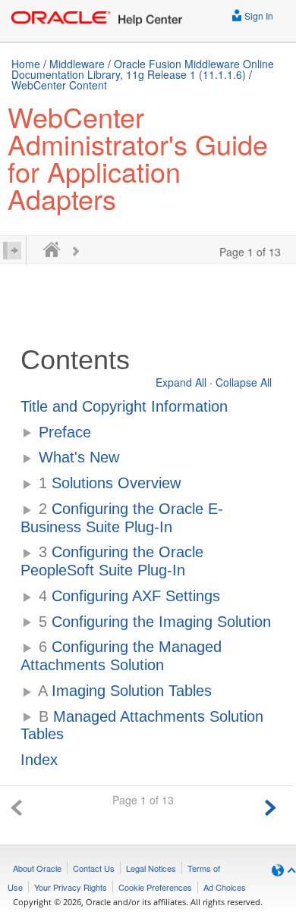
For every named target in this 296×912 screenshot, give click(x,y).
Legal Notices (151, 868)
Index (39, 759)
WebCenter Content (59, 84)
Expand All (181, 382)
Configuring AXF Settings (129, 596)
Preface (65, 432)
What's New (79, 457)
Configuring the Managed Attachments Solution (121, 655)
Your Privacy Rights (70, 887)
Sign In (257, 15)
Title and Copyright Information (124, 406)
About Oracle (37, 868)
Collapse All (244, 382)
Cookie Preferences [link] (155, 887)
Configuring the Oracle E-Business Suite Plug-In (121, 517)
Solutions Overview (110, 483)
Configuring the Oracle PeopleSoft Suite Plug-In (111, 561)
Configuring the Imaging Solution (155, 621)
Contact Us (94, 868)
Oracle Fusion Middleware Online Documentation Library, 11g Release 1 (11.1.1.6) (142, 69)
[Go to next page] (270, 805)
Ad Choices (224, 887)
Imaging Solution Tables (125, 690)
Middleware (77, 63)
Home (25, 63)
